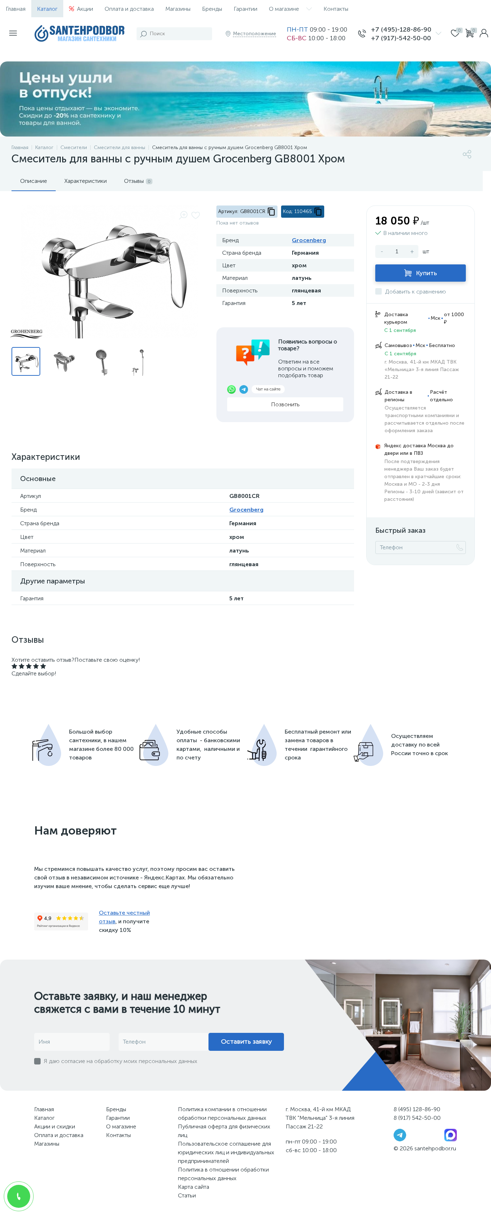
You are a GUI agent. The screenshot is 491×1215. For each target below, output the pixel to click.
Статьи (187, 1195)
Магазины (178, 8)
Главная (16, 8)
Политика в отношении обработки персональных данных (223, 1174)
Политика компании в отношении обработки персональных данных (222, 1113)
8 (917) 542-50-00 (417, 1117)
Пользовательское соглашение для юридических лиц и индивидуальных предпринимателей (226, 1152)
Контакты (335, 8)
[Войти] (484, 34)
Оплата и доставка (129, 8)
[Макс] (450, 1134)
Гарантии (245, 8)
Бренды (212, 8)
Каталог (47, 8)
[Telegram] (400, 1134)
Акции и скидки (54, 1126)
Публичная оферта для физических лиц (224, 1130)
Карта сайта (193, 1186)
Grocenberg (309, 240)
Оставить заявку (246, 1041)
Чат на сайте (268, 389)
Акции (85, 8)
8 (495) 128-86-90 (417, 1109)
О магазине (284, 8)
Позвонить (285, 404)
